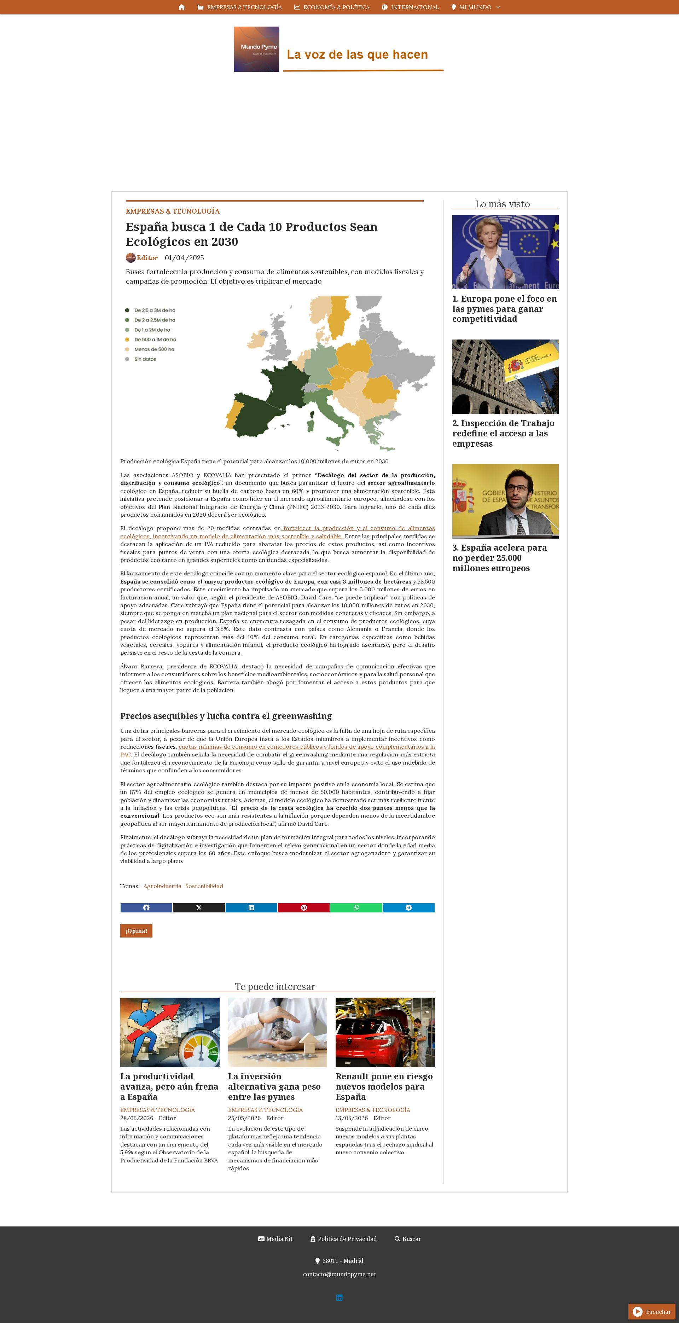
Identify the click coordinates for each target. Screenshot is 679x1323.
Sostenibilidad (204, 885)
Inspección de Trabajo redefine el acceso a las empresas (503, 433)
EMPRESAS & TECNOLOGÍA (244, 7)
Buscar (411, 1239)
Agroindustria (162, 885)
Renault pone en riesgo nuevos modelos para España (384, 1086)
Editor (147, 258)
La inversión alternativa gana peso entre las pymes (274, 1086)
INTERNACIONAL (415, 7)
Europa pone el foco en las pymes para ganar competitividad (504, 309)
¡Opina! (136, 931)
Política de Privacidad (347, 1239)
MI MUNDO (475, 7)
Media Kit (278, 1239)
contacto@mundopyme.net (339, 1274)
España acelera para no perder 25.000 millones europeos (499, 558)
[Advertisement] (339, 138)
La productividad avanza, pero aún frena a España (169, 1086)
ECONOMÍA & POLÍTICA (336, 7)
